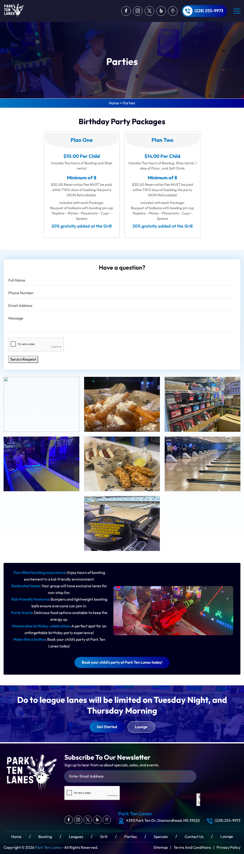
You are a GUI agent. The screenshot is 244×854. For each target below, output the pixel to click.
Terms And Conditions (192, 847)
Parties (130, 836)
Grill (103, 836)
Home (16, 836)
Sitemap (160, 847)
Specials (161, 836)
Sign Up (199, 799)
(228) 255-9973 (208, 11)
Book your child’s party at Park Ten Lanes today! (122, 662)
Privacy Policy (228, 847)
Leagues (76, 836)
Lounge (141, 727)
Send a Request (23, 359)
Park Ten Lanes (48, 847)
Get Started (107, 727)
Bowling (45, 836)
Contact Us (194, 836)
